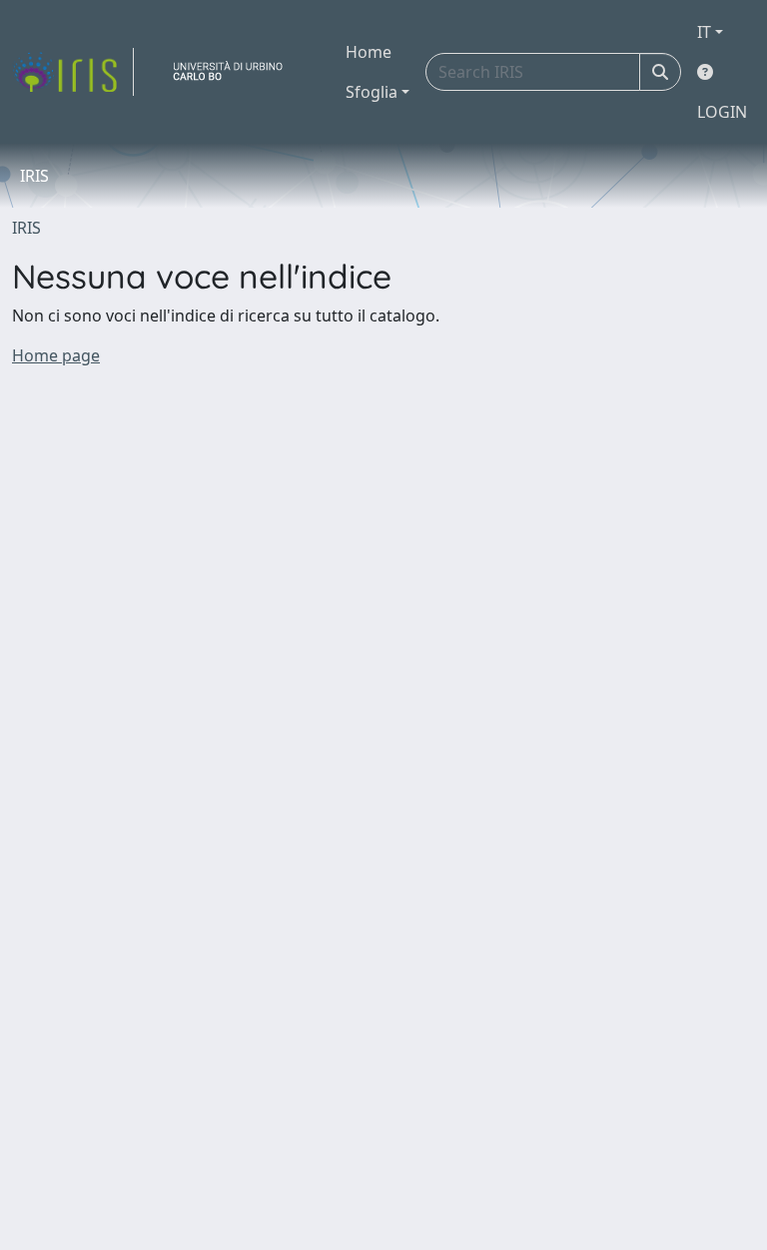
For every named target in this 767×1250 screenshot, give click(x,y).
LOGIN (722, 112)
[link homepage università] (236, 72)
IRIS (26, 228)
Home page (56, 355)
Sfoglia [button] (371, 92)
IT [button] (704, 32)
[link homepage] (73, 72)
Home (368, 52)
